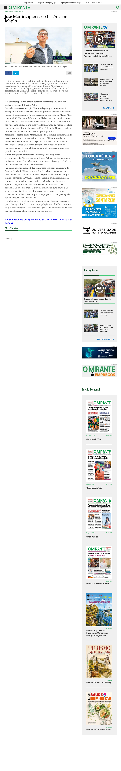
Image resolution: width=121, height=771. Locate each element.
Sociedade (9, 12)
